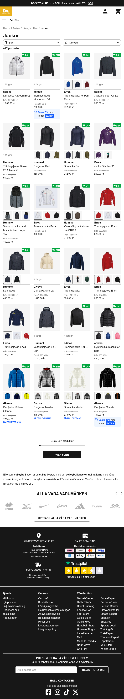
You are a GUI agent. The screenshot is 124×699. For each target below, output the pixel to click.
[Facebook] (48, 692)
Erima (98, 479)
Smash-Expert (108, 614)
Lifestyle (15, 28)
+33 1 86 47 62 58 (39, 556)
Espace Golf (84, 610)
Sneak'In (105, 617)
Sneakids (105, 621)
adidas (7, 91)
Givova (38, 286)
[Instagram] (57, 692)
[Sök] (12, 20)
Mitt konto (8, 598)
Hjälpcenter (9, 602)
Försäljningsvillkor (48, 606)
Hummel (8, 162)
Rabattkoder (10, 617)
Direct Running (85, 606)
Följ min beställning (14, 606)
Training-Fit (107, 629)
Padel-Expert (107, 598)
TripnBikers (107, 641)
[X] (75, 692)
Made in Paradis (86, 641)
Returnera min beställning (11, 612)
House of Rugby (86, 629)
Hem (5, 28)
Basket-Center (85, 598)
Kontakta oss (39, 546)
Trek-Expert (107, 633)
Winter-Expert (108, 649)
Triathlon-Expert (109, 637)
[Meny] (4, 20)
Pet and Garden (109, 606)
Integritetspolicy (47, 629)
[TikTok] (66, 692)
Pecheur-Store (108, 602)
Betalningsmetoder (49, 617)
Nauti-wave (83, 645)
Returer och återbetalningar (54, 610)
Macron (89, 479)
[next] (121, 494)
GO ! (90, 3)
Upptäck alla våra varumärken (62, 518)
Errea (67, 91)
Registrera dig (93, 670)
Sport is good (108, 625)
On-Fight (82, 649)
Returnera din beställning (38, 577)
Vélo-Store (106, 645)
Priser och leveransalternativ (48, 623)
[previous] (116, 494)
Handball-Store (85, 625)
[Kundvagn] (118, 11)
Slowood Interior (109, 610)
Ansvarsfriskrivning (49, 614)
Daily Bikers (84, 602)
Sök (16, 20)
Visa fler (62, 454)
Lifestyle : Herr (30, 28)
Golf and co (83, 621)
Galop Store (84, 617)
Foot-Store (83, 614)
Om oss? (43, 598)
